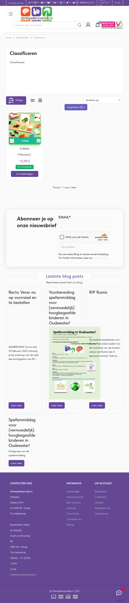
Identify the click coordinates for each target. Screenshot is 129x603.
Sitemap (70, 524)
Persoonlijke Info (102, 508)
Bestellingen (100, 491)
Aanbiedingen (73, 491)
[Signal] (119, 593)
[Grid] (32, 100)
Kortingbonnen (102, 513)
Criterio (24, 148)
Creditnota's (100, 497)
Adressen (99, 502)
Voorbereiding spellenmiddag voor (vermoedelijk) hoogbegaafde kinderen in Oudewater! (62, 307)
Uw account (103, 483)
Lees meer (16, 405)
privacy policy (100, 257)
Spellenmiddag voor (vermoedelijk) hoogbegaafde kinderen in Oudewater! (22, 432)
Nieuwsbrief (87, 3)
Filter (19, 100)
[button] (87, 24)
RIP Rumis (98, 292)
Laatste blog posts (64, 276)
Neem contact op (104, 3)
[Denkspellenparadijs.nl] (36, 14)
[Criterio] (25, 128)
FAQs (118, 3)
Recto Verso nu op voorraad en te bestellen (22, 297)
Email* (64, 217)
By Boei (119, 600)
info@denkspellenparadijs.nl (23, 574)
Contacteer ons (74, 519)
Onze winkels (73, 513)
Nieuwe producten (75, 497)
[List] (40, 100)
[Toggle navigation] (10, 14)
